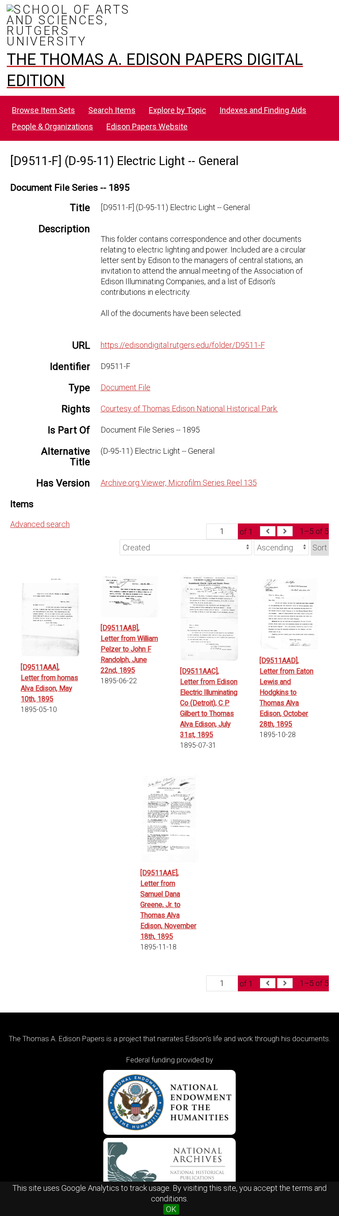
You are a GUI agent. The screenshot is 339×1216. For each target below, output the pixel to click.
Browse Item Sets (43, 110)
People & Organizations (52, 126)
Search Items (112, 110)
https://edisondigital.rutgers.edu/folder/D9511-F (183, 345)
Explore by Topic (177, 110)
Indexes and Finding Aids (262, 110)
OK (171, 1209)
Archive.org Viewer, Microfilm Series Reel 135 (179, 482)
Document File (126, 387)
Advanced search (40, 524)
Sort (320, 547)
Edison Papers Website (147, 126)
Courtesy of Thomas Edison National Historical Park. (189, 408)
